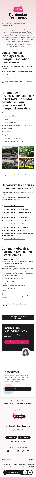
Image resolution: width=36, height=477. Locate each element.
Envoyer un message (17, 342)
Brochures (31, 459)
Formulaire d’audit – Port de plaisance (16, 227)
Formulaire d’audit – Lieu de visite (14, 224)
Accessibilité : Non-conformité (9, 464)
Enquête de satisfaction (8, 467)
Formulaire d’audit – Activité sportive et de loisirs (16, 213)
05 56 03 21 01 (24, 437)
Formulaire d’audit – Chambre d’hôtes (16, 209)
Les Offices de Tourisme (18, 441)
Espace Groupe (8, 403)
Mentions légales (6, 459)
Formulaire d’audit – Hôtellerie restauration (17, 221)
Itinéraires (20, 416)
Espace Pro (9, 401)
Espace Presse (21, 401)
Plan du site (31, 462)
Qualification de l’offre (19, 23)
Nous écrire (11, 437)
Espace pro (8, 23)
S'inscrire (18, 389)
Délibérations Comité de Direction (28, 467)
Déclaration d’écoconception (26, 464)
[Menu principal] (30, 472)
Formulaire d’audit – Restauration (14, 231)
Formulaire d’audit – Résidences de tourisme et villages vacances (18, 235)
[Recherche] (25, 472)
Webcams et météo (7, 462)
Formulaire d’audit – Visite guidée (14, 239)
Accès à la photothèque (24, 403)
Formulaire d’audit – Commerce (14, 206)
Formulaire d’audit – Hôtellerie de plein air (17, 218)
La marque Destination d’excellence (18, 317)
